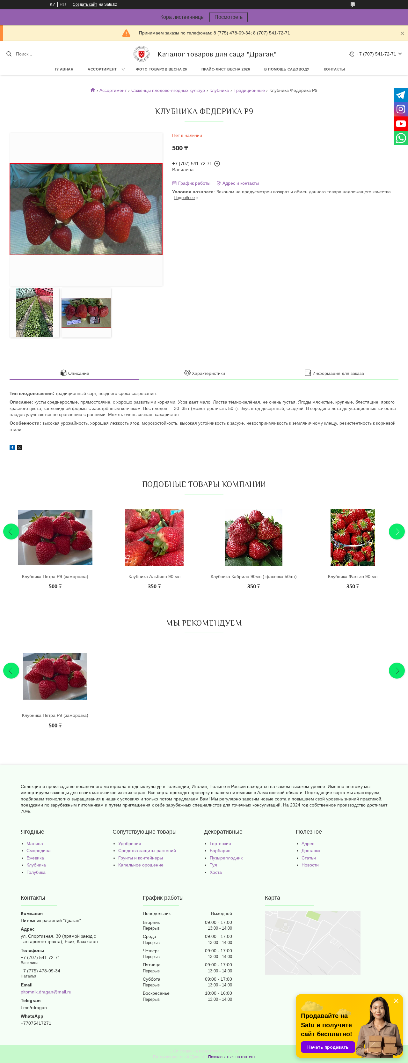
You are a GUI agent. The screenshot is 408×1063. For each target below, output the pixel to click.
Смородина (38, 850)
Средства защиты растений (147, 850)
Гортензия (220, 843)
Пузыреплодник (226, 857)
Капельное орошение (141, 864)
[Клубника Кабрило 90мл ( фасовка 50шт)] (253, 537)
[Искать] (9, 53)
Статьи (309, 857)
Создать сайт (85, 4)
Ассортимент (102, 69)
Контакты (334, 69)
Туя (213, 864)
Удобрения (129, 843)
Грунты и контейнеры (140, 857)
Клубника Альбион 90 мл (154, 576)
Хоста (216, 872)
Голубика (36, 872)
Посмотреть (229, 17)
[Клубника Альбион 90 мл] (154, 537)
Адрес (308, 843)
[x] (19, 448)
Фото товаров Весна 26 (161, 69)
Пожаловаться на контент (231, 1057)
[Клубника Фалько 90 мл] (352, 537)
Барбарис (220, 850)
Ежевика (35, 857)
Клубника (219, 90)
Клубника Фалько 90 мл (352, 576)
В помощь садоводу (287, 69)
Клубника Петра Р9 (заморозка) (55, 576)
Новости (310, 864)
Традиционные (249, 90)
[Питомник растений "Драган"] (141, 53)
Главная (64, 69)
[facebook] (12, 448)
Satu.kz (232, 1051)
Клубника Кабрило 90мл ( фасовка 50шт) (254, 576)
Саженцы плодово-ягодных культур (168, 90)
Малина (34, 843)
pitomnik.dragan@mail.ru (46, 991)
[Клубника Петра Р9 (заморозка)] (55, 537)
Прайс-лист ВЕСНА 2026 (225, 69)
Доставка (311, 850)
